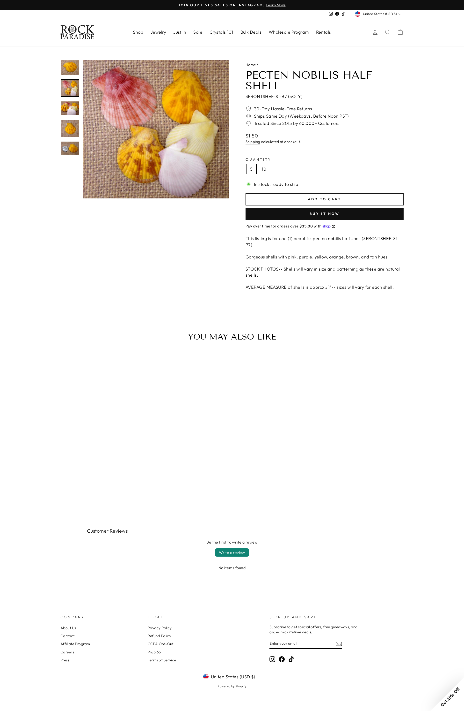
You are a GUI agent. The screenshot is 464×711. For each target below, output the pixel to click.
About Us (68, 628)
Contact (67, 636)
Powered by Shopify (232, 686)
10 (264, 169)
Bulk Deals (251, 32)
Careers (67, 652)
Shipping (253, 141)
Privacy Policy (160, 628)
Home (251, 64)
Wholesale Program (289, 32)
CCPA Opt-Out (161, 644)
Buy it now (325, 214)
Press (64, 660)
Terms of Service (162, 660)
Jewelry (158, 32)
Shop (138, 32)
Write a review (232, 552)
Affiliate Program (75, 644)
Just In (179, 32)
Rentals (323, 32)
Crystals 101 (221, 32)
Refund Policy (159, 636)
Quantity (258, 159)
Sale (197, 32)
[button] (447, 694)
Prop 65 (154, 652)
